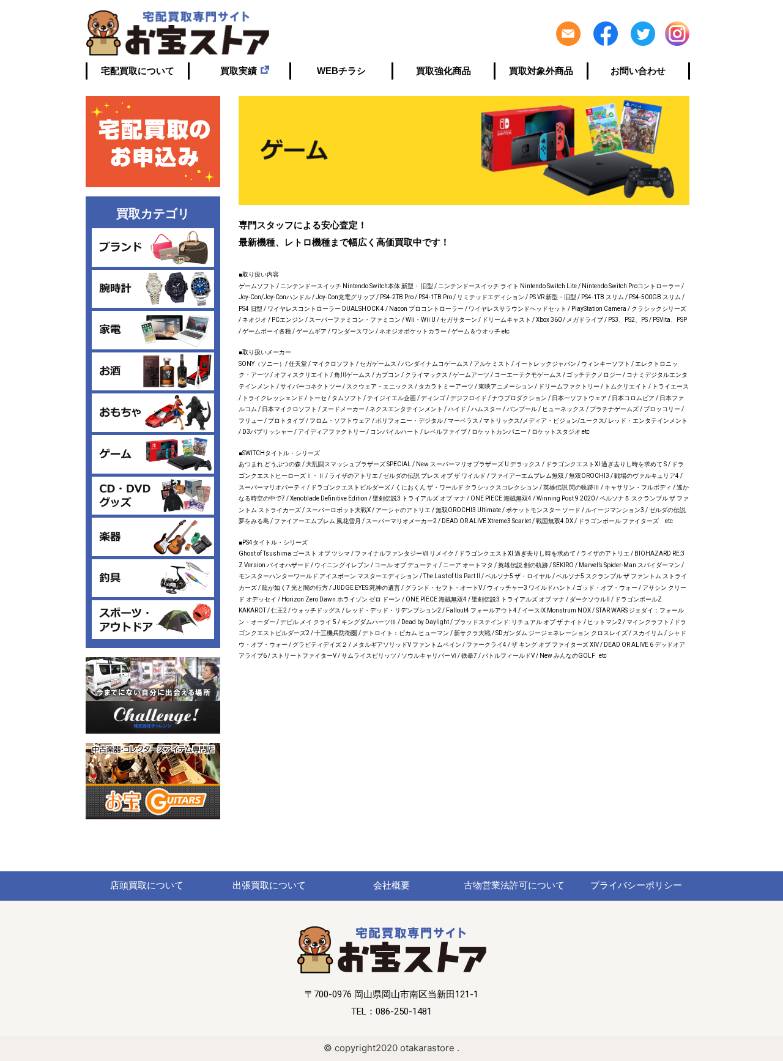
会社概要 (391, 885)
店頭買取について (147, 885)
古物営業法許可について (514, 885)
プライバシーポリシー (636, 885)
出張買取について (269, 885)
